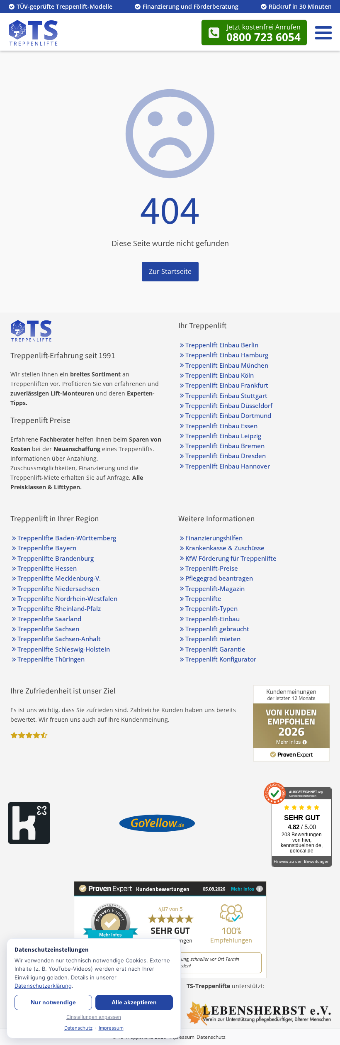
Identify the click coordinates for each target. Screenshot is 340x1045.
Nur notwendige (53, 1002)
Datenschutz (211, 1036)
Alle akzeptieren (134, 1002)
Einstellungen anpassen (93, 1017)
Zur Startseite (170, 271)
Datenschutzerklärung (43, 985)
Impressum (181, 1036)
